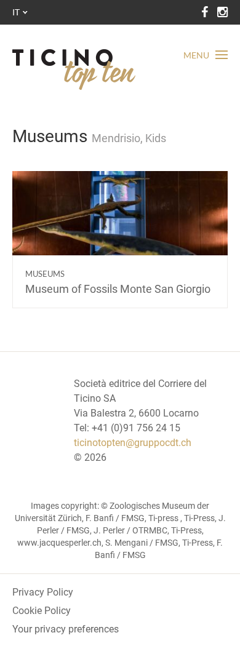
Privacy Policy (42, 592)
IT (16, 12)
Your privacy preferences (65, 629)
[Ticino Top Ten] (73, 69)
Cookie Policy (41, 610)
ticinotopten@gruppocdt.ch (132, 443)
